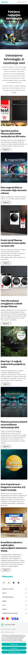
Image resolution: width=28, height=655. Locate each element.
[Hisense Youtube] (18, 583)
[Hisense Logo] (8, 2)
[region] (14, 26)
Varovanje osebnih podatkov (8, 629)
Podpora (4, 609)
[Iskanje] (23, 2)
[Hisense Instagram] (14, 583)
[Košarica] (21, 2)
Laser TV (4, 593)
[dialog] (14, 644)
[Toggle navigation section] (26, 589)
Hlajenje (4, 601)
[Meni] (26, 2)
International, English (10, 624)
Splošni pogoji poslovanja (7, 632)
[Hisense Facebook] (4, 583)
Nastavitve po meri (14, 652)
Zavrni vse (14, 648)
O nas (3, 605)
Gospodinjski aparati (8, 597)
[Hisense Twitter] (9, 583)
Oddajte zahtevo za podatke (10, 613)
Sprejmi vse (14, 644)
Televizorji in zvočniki (7, 589)
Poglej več (6, 149)
